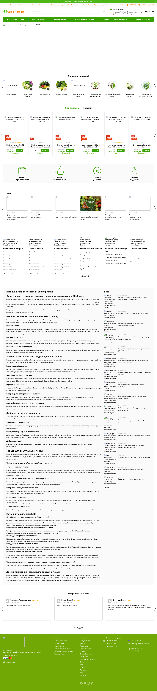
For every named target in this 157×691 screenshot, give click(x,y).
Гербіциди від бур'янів (87, 258)
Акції (103, 5)
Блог (84, 5)
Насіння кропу (33, 255)
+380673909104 (12, 503)
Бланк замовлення (24, 5)
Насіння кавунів (59, 270)
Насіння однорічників (10, 258)
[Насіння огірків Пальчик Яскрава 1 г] (66, 126)
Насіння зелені (38, 19)
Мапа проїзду (135, 651)
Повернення (55, 5)
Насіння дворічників (9, 255)
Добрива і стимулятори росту (114, 19)
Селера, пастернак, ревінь (37, 267)
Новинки (87, 108)
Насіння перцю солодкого (62, 264)
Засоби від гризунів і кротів (139, 258)
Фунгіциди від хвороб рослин (89, 255)
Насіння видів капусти (61, 261)
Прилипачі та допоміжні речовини (90, 266)
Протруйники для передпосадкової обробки (25, 403)
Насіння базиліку (34, 252)
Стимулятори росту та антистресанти (22, 432)
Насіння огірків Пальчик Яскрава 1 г (66, 146)
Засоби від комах (136, 252)
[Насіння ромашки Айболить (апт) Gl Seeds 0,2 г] (91, 126)
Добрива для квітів (111, 260)
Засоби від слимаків (137, 255)
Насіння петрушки (34, 258)
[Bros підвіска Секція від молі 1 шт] (141, 126)
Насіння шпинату (34, 270)
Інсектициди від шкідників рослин (90, 252)
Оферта (90, 5)
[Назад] (2, 86)
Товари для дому (142, 19)
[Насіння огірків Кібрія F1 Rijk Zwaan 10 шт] (15, 126)
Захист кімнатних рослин (88, 272)
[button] (155, 1)
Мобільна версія (10, 662)
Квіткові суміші (8, 264)
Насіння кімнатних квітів (11, 261)
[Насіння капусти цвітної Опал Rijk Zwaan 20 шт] (116, 126)
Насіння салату (34, 261)
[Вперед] (155, 86)
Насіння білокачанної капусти (63, 258)
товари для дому (45, 454)
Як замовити (13, 5)
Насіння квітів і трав (15, 19)
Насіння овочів (59, 19)
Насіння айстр (7, 267)
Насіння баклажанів (60, 252)
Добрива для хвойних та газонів (115, 263)
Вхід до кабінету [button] (85, 641)
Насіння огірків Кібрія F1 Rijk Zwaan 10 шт (15, 146)
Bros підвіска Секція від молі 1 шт (141, 146)
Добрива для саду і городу (113, 254)
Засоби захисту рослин (84, 19)
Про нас (34, 5)
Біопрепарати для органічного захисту (23, 394)
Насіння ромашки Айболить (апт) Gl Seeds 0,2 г (91, 146)
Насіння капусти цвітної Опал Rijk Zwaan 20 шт (116, 146)
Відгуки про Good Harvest (68, 5)
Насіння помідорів (60, 255)
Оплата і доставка (44, 5)
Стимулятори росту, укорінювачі (115, 257)
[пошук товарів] (104, 11)
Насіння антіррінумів (9, 270)
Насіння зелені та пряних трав (19, 347)
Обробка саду (84, 269)
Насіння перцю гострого (62, 267)
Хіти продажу (72, 108)
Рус (123, 4)
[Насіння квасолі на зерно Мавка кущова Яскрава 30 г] (40, 126)
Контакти (109, 5)
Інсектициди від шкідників (17, 366)
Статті (79, 5)
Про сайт (97, 5)
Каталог (5, 5)
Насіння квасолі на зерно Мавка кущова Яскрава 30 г (40, 146)
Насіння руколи (34, 264)
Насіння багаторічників (10, 252)
